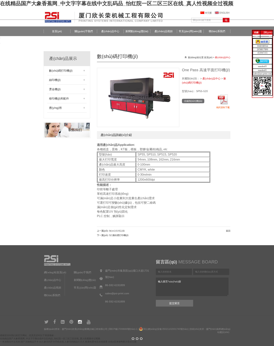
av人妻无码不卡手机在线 (51, 341)
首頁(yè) (57, 31)
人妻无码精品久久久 (74, 341)
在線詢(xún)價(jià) (193, 101)
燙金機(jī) (55, 89)
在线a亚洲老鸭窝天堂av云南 (122, 341)
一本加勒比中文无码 (10, 341)
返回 (228, 231)
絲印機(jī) (55, 79)
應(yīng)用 (55, 107)
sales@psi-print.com (262, 73)
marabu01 (262, 70)
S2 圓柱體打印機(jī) (118, 235)
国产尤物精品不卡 (30, 341)
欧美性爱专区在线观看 (96, 341)
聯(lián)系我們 (217, 31)
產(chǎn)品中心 (110, 31)
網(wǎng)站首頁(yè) (55, 272)
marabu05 (262, 66)
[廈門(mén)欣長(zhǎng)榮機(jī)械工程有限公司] (105, 22)
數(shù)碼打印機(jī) (61, 70)
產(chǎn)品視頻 (164, 31)
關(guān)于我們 (84, 31)
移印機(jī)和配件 (59, 98)
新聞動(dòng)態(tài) (136, 31)
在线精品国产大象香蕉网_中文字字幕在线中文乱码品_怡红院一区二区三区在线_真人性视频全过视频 (116, 3)
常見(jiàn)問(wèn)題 (190, 31)
